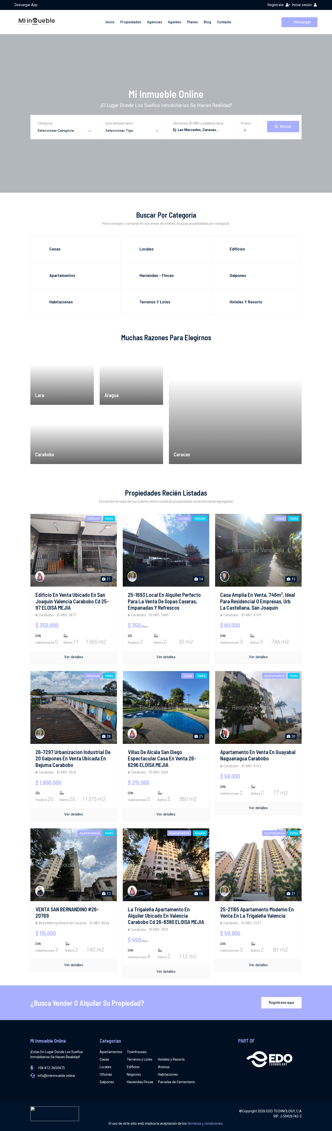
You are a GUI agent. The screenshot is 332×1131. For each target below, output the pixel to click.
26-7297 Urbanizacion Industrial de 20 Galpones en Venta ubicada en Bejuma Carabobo (72, 758)
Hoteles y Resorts (171, 1059)
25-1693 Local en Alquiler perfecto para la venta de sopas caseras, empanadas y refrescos (164, 601)
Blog (207, 22)
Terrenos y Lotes (139, 1059)
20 (293, 736)
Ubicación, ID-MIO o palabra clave (198, 123)
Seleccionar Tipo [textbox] (119, 131)
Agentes (174, 22)
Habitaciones (168, 1074)
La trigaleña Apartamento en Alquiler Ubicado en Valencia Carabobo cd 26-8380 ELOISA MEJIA (166, 915)
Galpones (107, 1082)
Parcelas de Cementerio (176, 1082)
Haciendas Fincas (140, 1082)
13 (108, 894)
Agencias (154, 22)
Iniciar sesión (302, 5)
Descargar (302, 22)
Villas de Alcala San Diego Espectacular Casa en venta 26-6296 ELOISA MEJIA (162, 758)
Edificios (133, 1067)
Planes (192, 22)
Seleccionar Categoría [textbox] (55, 131)
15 (293, 579)
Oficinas (106, 1074)
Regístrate (276, 5)
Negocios (134, 1074)
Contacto (224, 22)
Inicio (109, 22)
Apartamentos (111, 1052)
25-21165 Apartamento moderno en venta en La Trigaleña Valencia (257, 912)
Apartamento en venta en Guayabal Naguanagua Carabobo (258, 755)
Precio (246, 123)
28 (108, 736)
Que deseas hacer (119, 123)
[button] (246, 130)
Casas (104, 1059)
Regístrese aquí (281, 1003)
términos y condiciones (205, 1123)
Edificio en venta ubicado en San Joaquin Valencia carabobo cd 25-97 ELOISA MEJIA (72, 601)
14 (200, 579)
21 (108, 579)
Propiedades (130, 22)
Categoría (44, 123)
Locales (105, 1067)
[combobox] (64, 130)
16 (200, 894)
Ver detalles (73, 657)
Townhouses (137, 1052)
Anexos (164, 1067)
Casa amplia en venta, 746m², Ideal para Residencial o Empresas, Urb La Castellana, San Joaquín (257, 601)
